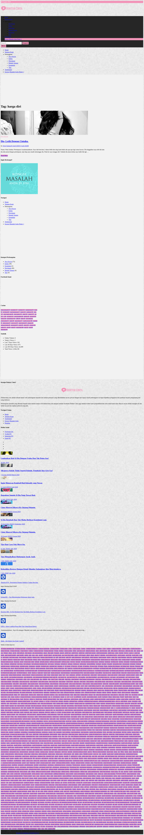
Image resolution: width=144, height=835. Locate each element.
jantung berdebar (41, 714)
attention (102, 655)
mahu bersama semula (79, 738)
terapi (2, 811)
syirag (8, 798)
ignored (138, 708)
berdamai (101, 662)
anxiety (41, 655)
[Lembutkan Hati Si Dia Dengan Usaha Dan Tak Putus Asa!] (7, 454)
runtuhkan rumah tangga (42, 780)
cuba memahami (127, 686)
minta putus (7, 323)
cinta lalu (76, 681)
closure (3, 686)
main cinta (35, 741)
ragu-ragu (43, 776)
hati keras (50, 706)
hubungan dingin (49, 708)
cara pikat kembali (91, 677)
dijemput (99, 692)
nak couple (101, 756)
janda (137, 712)
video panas (4, 829)
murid (56, 756)
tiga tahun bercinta (117, 818)
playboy (126, 771)
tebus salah (14, 809)
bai (54, 657)
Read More (4, 155)
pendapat (134, 763)
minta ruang (59, 754)
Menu (3, 46)
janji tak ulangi (31, 714)
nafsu (79, 756)
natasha (16, 758)
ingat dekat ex (60, 710)
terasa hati (14, 811)
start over (66, 791)
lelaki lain (112, 734)
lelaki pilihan (9, 736)
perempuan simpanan (86, 767)
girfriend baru (73, 701)
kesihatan (32, 730)
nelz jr (21, 758)
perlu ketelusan (74, 769)
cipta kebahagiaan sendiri (127, 684)
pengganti (14, 325)
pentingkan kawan (60, 765)
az (1, 657)
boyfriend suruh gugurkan (132, 670)
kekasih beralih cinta (37, 723)
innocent (26, 712)
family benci (128, 697)
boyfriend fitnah (8, 670)
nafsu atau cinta (86, 756)
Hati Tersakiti (78, 706)
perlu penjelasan (91, 769)
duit (94, 695)
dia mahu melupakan (26, 692)
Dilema (109, 692)
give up (117, 701)
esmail (62, 697)
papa (99, 760)
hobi (25, 708)
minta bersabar (9, 754)
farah (134, 697)
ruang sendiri (14, 780)
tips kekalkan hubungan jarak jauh (78, 820)
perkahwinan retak (34, 769)
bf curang (68, 666)
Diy (19, 695)
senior (116, 787)
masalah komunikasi (114, 743)
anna (33, 655)
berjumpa (57, 664)
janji (17, 714)
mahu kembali (106, 738)
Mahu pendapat (116, 738)
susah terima (129, 796)
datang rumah (26, 690)
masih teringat (18, 747)
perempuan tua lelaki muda (110, 767)
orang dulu (115, 758)
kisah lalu (113, 730)
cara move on (62, 677)
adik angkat (114, 651)
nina (62, 758)
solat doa (50, 791)
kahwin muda (27, 719)
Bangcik (10, 659)
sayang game (87, 782)
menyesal (64, 752)
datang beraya (17, 690)
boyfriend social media (102, 670)
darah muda (4, 690)
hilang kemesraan (135, 706)
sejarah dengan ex (103, 785)
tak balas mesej (61, 798)
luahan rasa (106, 736)
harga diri (127, 703)
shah (62, 789)
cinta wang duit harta (75, 684)
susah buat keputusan (118, 796)
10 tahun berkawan (32, 648)
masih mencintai (91, 745)
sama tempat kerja (17, 782)
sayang (32, 325)
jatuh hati (127, 714)
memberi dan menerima (129, 747)
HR (33, 708)
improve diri (49, 710)
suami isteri (25, 793)
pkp (122, 771)
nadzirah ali (74, 756)
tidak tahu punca (83, 818)
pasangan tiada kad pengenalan (11, 763)
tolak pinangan (20, 824)
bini (142, 666)
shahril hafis (68, 789)
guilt (139, 701)
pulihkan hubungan (59, 774)
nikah (56, 758)
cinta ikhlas (15, 681)
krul (54, 732)
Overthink (10, 760)
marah (11, 321)
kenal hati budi (98, 727)
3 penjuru (99, 648)
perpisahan (121, 769)
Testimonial (8, 37)
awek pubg (135, 655)
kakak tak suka (44, 719)
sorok (61, 791)
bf (63, 666)
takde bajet (22, 807)
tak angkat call (32, 798)
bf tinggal (101, 666)
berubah (21, 310)
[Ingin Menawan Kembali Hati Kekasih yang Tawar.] (7, 478)
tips (26, 327)
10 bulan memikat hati (7, 648)
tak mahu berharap (82, 800)
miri (73, 754)
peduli (38, 763)
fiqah (21, 699)
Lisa (69, 736)
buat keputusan (15, 312)
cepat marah (19, 679)
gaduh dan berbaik (100, 699)
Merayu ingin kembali (99, 752)
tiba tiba (10, 815)
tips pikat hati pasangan (56, 822)
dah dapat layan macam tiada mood (73, 688)
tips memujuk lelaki (126, 820)
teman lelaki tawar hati (98, 809)
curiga (34, 688)
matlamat (69, 747)
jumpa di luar (89, 717)
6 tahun (30, 651)
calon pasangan (102, 675)
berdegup (107, 662)
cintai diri (105, 684)
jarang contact (100, 714)
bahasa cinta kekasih (46, 657)
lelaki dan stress (83, 734)
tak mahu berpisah (106, 800)
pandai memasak (53, 760)
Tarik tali (100, 807)
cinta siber (16, 684)
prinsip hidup (137, 771)
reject (9, 778)
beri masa (20, 664)
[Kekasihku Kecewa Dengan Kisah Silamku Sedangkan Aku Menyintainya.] (7, 565)
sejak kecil (94, 785)
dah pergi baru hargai (96, 688)
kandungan (63, 719)
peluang (30, 323)
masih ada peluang (127, 743)
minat (130, 752)
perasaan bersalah (97, 765)
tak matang (41, 802)
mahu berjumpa (53, 738)
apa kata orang (56, 655)
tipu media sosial (101, 822)
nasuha (12, 758)
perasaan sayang (122, 765)
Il (28, 710)
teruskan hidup (74, 813)
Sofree (46, 791)
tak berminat (78, 798)
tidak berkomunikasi (63, 815)
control (56, 686)
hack (38, 703)
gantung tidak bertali (24, 701)
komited (11, 732)
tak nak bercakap (87, 802)
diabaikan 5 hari (55, 692)
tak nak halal (97, 802)
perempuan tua (97, 767)
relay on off (25, 778)
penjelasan (50, 765)
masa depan (19, 321)
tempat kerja (123, 809)
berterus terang (14, 666)
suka (115, 793)
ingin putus (9, 712)
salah (96, 780)
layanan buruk (5, 734)
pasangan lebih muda (116, 760)
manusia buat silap (16, 743)
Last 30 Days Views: (11, 345)
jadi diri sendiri (117, 712)
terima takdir (95, 811)
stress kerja (133, 791)
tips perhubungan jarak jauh (39, 822)
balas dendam (122, 657)
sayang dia (79, 782)
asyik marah (82, 655)
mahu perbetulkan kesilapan (130, 738)
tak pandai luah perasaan (8, 804)
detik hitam (131, 690)
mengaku (112, 749)
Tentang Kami (9, 19)
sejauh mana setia (115, 785)
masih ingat (54, 745)
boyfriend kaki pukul (44, 670)
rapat (119, 776)
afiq (135, 651)
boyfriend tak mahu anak (8, 673)
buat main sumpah (89, 673)
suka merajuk (33, 796)
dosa (56, 695)
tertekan (31, 813)
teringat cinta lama (109, 811)
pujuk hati (17, 774)
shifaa (83, 789)
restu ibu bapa (78, 778)
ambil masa (111, 653)
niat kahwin (44, 758)
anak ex (131, 653)
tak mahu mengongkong (22, 802)
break (29, 673)
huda (112, 708)
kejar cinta (113, 721)
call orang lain (85, 675)
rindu (102, 778)
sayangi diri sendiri (136, 782)
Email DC (8, 438)
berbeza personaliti (55, 662)
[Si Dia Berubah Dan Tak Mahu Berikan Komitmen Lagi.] (7, 515)
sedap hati (51, 785)
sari (61, 782)
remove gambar (42, 778)
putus (26, 325)
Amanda (56, 653)
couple (78, 686)
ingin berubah (88, 710)
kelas (26, 727)
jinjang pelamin (22, 717)
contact (41, 686)
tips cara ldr (4, 820)
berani (22, 662)
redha (5, 778)
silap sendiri (13, 791)
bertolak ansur (24, 666)
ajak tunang (28, 653)
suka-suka (70, 796)
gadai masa (66, 699)
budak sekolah (116, 673)
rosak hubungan (126, 778)
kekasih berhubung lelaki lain (94, 723)
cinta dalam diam (106, 679)
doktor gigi (40, 695)
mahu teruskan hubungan (20, 741)
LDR (18, 318)
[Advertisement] (53, 88)
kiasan (74, 730)
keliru (3, 318)
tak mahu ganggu (117, 800)
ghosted (60, 701)
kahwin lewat (5, 719)
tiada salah (4, 815)
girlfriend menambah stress (106, 701)
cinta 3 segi (54, 679)
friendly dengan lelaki (49, 699)
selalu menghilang (39, 787)
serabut (130, 787)
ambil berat (74, 653)
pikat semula (24, 771)
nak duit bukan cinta (111, 756)
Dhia (136, 690)
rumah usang (30, 780)
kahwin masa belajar (16, 719)
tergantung (37, 811)
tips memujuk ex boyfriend (111, 820)
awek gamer (121, 655)
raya (135, 776)
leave (30, 734)
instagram (41, 712)
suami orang (41, 793)
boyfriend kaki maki (31, 670)
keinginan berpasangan (102, 721)
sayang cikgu (71, 782)
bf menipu (86, 666)
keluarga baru (42, 727)
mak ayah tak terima (83, 741)
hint (22, 708)
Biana (106, 666)
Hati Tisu (86, 706)
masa (41, 743)
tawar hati (20, 327)
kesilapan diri (39, 730)
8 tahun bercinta (49, 651)
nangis (141, 756)
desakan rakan (109, 690)
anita (30, 655)
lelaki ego (105, 734)
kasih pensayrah (95, 719)
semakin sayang (103, 787)
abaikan (61, 651)
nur (70, 758)
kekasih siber (5, 727)
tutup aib (3, 826)
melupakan (104, 747)
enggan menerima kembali (39, 697)
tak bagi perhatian (42, 798)
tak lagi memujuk (40, 800)
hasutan (11, 706)
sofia (41, 791)
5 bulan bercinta (15, 651)
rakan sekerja (58, 776)
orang (110, 758)
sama (10, 782)
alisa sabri (51, 653)
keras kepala (137, 727)
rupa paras (53, 780)
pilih (29, 771)
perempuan (55, 767)
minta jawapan (18, 754)
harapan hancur (110, 703)
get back (10, 316)
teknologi (48, 809)
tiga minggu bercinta (104, 818)
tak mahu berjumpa (94, 800)
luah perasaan (98, 736)
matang (63, 747)
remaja (31, 778)
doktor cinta (32, 695)
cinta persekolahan (6, 684)
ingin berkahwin (78, 710)
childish (44, 679)
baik (57, 657)
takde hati (30, 807)
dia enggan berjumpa (12, 692)
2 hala (70, 648)
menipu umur (44, 752)
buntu (23, 312)
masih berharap (27, 745)
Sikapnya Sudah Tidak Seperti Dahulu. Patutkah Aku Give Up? (27, 471)
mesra (115, 752)
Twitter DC (8, 434)
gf (44, 701)
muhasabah (18, 756)
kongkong (45, 732)
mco (76, 747)
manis (8, 743)
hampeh (71, 703)
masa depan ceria (66, 743)
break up (34, 673)
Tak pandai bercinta (136, 802)
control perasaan (63, 686)
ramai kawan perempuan (79, 776)
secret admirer (26, 785)
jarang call (85, 714)
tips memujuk (98, 820)
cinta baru (68, 679)
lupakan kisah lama (135, 736)
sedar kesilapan (72, 785)
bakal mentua (94, 657)
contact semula (48, 686)
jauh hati (7, 717)
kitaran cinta (4, 732)
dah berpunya (57, 688)
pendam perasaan (125, 763)
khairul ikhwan (66, 730)
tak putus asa (59, 804)
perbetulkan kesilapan (7, 767)
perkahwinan (12, 769)
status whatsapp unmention (98, 791)
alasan (45, 653)
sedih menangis (86, 785)
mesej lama (109, 752)
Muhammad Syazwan (7, 756)
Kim (93, 730)
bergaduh (14, 310)
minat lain (135, 752)
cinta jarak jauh (8, 314)
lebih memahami (44, 734)
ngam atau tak (28, 758)
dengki (57, 690)
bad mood (6, 657)
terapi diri (7, 811)
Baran (22, 659)
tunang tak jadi (89, 824)
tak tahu (120, 804)
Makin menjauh (119, 741)
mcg (73, 747)
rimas (93, 778)
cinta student (23, 684)
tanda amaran (63, 807)
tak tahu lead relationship (131, 804)
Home (6, 17)
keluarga (35, 727)
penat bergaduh (108, 763)
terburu (32, 811)
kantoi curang (75, 719)
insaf (31, 712)
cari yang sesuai (130, 677)
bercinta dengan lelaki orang (89, 662)
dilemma (114, 692)
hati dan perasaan (36, 706)
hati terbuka (70, 706)
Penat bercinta (98, 763)
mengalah (131, 749)
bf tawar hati (93, 666)
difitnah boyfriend (90, 692)
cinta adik (61, 679)
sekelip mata (129, 785)
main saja (64, 741)
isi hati (59, 712)
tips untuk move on (87, 822)
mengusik (32, 752)
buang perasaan (55, 673)
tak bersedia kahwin (89, 798)
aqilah (76, 655)
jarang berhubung (76, 714)
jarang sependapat (118, 714)
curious (39, 688)
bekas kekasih (5, 310)
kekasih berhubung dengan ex (75, 723)
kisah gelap (98, 730)
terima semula (86, 811)
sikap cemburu (112, 789)
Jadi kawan (125, 712)
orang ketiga (23, 323)
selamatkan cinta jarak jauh (64, 787)
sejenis (123, 785)
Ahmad (5, 653)
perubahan (4, 771)
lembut (23, 736)
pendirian (14, 765)
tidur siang (94, 818)
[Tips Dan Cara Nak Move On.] (7, 540)
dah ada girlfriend (47, 688)
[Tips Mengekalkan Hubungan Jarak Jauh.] (7, 552)
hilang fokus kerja (106, 706)
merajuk (69, 752)
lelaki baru (64, 734)
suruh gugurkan (106, 796)
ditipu (15, 695)
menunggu (57, 752)
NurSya (81, 758)
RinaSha (98, 778)
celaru (137, 677)
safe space (64, 780)
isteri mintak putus (98, 712)
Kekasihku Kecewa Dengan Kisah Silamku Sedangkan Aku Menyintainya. (31, 569)
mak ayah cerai (72, 741)
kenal (91, 727)
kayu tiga (33, 721)
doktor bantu (24, 695)
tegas (19, 809)
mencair (85, 749)
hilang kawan (125, 706)
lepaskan (55, 736)
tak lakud (49, 800)
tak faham (8, 800)
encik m (17, 697)
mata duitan (57, 747)
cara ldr (6, 677)
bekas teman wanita (64, 659)
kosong (50, 732)
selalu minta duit (51, 787)
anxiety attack (47, 655)
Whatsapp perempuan (30, 829)
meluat (94, 747)
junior (106, 717)
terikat (49, 811)
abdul (74, 651)
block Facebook (19, 668)
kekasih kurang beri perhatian (71, 725)
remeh (35, 778)
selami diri (76, 787)
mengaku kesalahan (122, 749)
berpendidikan (91, 664)
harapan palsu (119, 703)
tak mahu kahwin (128, 800)
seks (140, 785)
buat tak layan (107, 673)
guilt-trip (3, 703)
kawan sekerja (5, 721)
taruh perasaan (116, 807)
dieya (82, 692)
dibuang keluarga (69, 692)
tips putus (78, 822)
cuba (103, 686)
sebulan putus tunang (14, 785)
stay (108, 791)
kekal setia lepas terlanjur (135, 721)
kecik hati (69, 721)
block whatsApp (59, 668)
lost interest (90, 736)
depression (89, 690)
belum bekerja (86, 659)
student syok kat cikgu (8, 793)
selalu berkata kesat (7, 787)
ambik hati (67, 653)
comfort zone (17, 686)
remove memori (64, 778)
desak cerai (100, 690)
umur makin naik (91, 826)
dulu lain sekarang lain (103, 695)
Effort (126, 695)
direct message (126, 692)
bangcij (5, 659)
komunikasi (11, 318)
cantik (137, 675)
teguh (23, 809)
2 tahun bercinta (91, 648)
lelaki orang (128, 734)
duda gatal (77, 695)
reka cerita (18, 778)
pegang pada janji (45, 763)
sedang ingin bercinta (41, 785)
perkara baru (44, 769)
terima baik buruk (56, 811)
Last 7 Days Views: (11, 342)
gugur (129, 701)
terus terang (51, 813)
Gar (32, 701)
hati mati (63, 706)
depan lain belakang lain (66, 690)
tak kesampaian (30, 800)
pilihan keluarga (75, 771)
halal (54, 703)
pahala (24, 760)
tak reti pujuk (77, 804)
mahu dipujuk (98, 738)
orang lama (137, 758)
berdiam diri (114, 662)
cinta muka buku (126, 681)
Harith (7, 706)
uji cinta (42, 826)
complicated (25, 686)
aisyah (14, 653)
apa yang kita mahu (68, 655)
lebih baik (36, 734)
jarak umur (67, 714)
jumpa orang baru (98, 717)
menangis (55, 749)
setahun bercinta (23, 789)
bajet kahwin (85, 657)
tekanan (31, 809)
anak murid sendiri (10, 655)
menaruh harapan (63, 749)
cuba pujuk (136, 686)
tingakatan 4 (127, 818)
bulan (48, 675)
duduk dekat (84, 695)
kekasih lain (84, 725)
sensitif (120, 787)
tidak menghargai (133, 815)
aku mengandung (37, 653)
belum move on (105, 659)
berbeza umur (65, 662)
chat (40, 679)
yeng (46, 829)
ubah (31, 826)
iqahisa (52, 712)
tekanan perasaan (39, 809)
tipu (31, 327)
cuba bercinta (109, 686)
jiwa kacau (30, 717)
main (29, 741)
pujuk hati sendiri (26, 774)
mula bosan (25, 756)
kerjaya (16, 730)
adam (97, 651)
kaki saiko (53, 719)
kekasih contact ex (131, 723)
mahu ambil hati (14, 738)
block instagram (40, 668)
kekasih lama (93, 725)
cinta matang (90, 681)
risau (113, 778)
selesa (82, 787)
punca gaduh (69, 774)
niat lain (51, 758)
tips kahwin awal (62, 820)
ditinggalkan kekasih (7, 695)
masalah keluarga (90, 743)
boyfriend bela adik (105, 668)
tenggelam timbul (132, 809)
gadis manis (86, 699)
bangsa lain (16, 659)
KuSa (104, 732)
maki (98, 741)
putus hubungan (132, 774)
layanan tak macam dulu (17, 734)
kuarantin (59, 732)
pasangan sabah (128, 760)
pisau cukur (114, 771)
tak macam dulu (71, 800)
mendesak (92, 749)
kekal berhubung (122, 721)
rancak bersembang (107, 776)
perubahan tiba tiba (13, 771)
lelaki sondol (17, 736)
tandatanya (70, 807)
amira (116, 653)
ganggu (3, 701)
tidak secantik (60, 818)
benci (120, 659)
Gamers (138, 699)
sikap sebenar (138, 789)
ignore (133, 708)
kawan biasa (116, 719)
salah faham (101, 780)
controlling (72, 686)
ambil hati (82, 653)
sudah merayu (99, 793)
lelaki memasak (120, 734)
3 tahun (108, 648)
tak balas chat (52, 798)
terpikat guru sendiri (22, 813)
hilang (91, 706)
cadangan (72, 675)
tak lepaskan (62, 800)
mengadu (106, 749)
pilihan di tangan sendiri (43, 771)
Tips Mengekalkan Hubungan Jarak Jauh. (18, 557)
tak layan (55, 800)
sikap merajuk (129, 789)
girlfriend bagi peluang (91, 701)
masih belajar (18, 745)
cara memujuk (28, 677)
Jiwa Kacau (12, 24)
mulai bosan (33, 756)
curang (31, 314)
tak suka (115, 804)
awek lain (128, 655)
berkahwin (64, 664)
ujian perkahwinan (63, 826)
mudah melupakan (119, 754)
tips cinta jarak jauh (35, 820)
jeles (15, 717)
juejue (79, 717)
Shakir (74, 789)
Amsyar (126, 653)
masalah (82, 743)
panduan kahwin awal (90, 760)
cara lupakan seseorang (16, 677)
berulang (60, 666)
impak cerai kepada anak (37, 710)
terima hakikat (67, 811)
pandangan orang (78, 760)
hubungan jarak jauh (61, 708)
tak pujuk (52, 804)
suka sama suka (52, 796)
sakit (86, 780)
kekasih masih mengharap (105, 725)
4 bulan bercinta (135, 648)
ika (142, 708)
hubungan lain (72, 708)
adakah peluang (90, 651)
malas (126, 741)
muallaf (104, 754)
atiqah (92, 655)
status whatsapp (85, 791)
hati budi (27, 706)
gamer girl (132, 699)
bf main (80, 666)
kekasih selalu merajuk (134, 725)
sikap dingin (121, 789)
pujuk (20, 325)
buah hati (40, 673)
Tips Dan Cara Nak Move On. (13, 544)
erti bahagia (56, 697)
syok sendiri (14, 798)
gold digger (123, 701)
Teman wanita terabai (112, 809)
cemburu (29, 312)
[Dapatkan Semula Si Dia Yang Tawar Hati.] (7, 491)
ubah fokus (36, 826)
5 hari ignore (24, 651)
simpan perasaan (22, 791)
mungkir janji (50, 756)
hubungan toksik (105, 708)
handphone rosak (90, 703)
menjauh (51, 752)
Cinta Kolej (69, 681)
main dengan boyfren (45, 741)
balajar (109, 657)
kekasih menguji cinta (120, 725)
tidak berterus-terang (75, 815)
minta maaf (27, 754)
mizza (81, 754)
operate (106, 758)
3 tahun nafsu (126, 648)
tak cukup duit (119, 798)
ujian (55, 826)
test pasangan (83, 813)
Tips (10, 35)
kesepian (21, 730)
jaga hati (132, 712)
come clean (9, 686)
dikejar (104, 692)
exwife (99, 697)
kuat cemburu (66, 732)
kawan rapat (137, 719)
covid (82, 686)
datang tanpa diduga (37, 690)
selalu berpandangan (19, 787)
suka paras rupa (42, 796)
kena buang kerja (84, 727)
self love (86, 787)
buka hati (124, 673)
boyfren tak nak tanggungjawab (83, 668)
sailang (83, 780)
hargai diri (134, 703)
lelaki (23, 318)
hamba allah (60, 703)
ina (54, 710)
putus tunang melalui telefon (14, 776)
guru (7, 703)
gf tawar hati (54, 701)
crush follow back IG (94, 686)
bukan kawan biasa (133, 673)
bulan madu (54, 675)
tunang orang (80, 824)
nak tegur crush (130, 756)
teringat (101, 811)
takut (38, 807)
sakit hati (91, 780)
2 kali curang (76, 648)
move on (14, 323)
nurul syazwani (92, 758)
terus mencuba (42, 813)
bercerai (72, 662)
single (29, 791)
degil (45, 690)
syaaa (135, 796)
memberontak (5, 749)
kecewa (33, 316)
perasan (129, 765)
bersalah (109, 664)
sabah (59, 780)
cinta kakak (62, 681)
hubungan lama (82, 708)
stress (13, 327)
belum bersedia (95, 659)
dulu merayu (114, 695)
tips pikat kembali (68, 822)
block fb (27, 668)
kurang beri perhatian (95, 732)
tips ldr (92, 820)
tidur (89, 818)
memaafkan (111, 747)
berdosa (121, 662)
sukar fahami (92, 796)
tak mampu (34, 802)
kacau (110, 717)
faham (110, 697)
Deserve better (122, 690)
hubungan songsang (93, 708)
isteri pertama (108, 712)
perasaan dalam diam (109, 765)
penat (92, 763)
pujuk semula (36, 774)
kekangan (23, 723)
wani (10, 829)
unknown (106, 826)
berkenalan (83, 664)
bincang (132, 666)
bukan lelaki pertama (15, 675)
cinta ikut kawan (24, 681)
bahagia (29, 657)
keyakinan (54, 730)
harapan (102, 703)
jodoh (36, 717)
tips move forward (16, 822)
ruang (133, 778)
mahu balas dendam (26, 738)
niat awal (38, 758)
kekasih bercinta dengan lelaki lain (55, 723)
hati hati (44, 706)
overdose (3, 760)
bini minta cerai (5, 668)
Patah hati (32, 763)
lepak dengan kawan (45, 736)
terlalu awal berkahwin (123, 811)
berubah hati (29, 310)
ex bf (68, 697)
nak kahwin (121, 756)
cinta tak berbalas (44, 684)
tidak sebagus (52, 818)
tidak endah (94, 815)
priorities (3, 774)
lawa (140, 732)
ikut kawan (15, 710)
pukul (42, 774)
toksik (139, 822)
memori (23, 749)
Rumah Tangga (13, 30)
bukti (45, 675)
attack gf (97, 655)
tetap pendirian (92, 813)
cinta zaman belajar (96, 684)
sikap (97, 789)
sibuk (87, 789)
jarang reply (108, 714)
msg (100, 754)
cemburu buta (11, 679)
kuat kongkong (75, 732)
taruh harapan (107, 807)
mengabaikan (99, 749)
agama (138, 651)
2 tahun (83, 648)
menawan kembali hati (76, 749)
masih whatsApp (35, 747)
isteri (72, 712)
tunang (74, 824)
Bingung (137, 666)
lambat (129, 732)
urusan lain (125, 826)
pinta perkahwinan (93, 771)
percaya (17, 767)
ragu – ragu (35, 776)
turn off (139, 824)
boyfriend (6, 312)
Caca (67, 675)
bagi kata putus (13, 657)
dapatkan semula (123, 688)
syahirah (139, 796)
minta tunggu (67, 754)
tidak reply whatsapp (40, 818)
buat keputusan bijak (76, 673)
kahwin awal (122, 717)
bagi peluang (23, 657)
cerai (28, 679)
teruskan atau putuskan (62, 813)
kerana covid (129, 727)
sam (7, 782)
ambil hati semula (90, 653)
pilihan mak (83, 771)
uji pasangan (49, 826)
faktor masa (116, 697)
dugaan (90, 695)
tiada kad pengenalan (117, 813)
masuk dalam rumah (47, 747)
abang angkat (68, 651)
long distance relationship (78, 736)
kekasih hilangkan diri (33, 725)
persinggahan (129, 769)
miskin (77, 754)
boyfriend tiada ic (22, 673)
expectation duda (92, 697)
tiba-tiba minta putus (39, 815)
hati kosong (57, 706)
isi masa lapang (66, 712)
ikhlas (2, 710)
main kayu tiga (56, 741)
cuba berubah (118, 686)
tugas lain (47, 824)
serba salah (136, 787)
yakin (39, 829)
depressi (83, 690)
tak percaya (33, 804)
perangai (83, 765)
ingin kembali (18, 316)
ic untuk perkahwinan (122, 708)
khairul (59, 730)
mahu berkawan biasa (65, 738)
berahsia (132, 659)
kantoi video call (85, 719)
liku (63, 736)
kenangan (106, 727)
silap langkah (5, 791)
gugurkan (135, 701)
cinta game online (135, 679)
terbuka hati (25, 811)
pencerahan (116, 763)
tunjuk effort (133, 824)
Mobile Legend (88, 754)
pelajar (53, 763)
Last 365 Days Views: (12, 347)
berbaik (37, 662)
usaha (131, 826)
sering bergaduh (6, 789)
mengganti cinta (14, 752)
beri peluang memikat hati (39, 664)
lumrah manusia (124, 736)
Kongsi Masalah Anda (12, 421)
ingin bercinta (69, 710)
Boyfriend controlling (118, 668)
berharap (6, 664)
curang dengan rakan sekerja (23, 688)
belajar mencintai (76, 659)
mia (119, 752)
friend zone (38, 699)
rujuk (20, 780)
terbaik (19, 811)
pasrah (24, 763)
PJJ (119, 771)
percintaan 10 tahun (33, 767)
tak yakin (16, 807)
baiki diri (68, 657)
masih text (27, 747)
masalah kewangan (102, 743)
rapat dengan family (127, 776)
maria (28, 743)
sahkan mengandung (74, 780)
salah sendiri (124, 780)
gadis (80, 699)
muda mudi (110, 754)
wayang (14, 829)
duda (71, 695)
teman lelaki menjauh (84, 809)
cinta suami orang (32, 684)
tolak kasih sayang (10, 824)
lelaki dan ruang (73, 734)
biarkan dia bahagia (114, 666)
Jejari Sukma (7, 146)
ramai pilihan (92, 776)
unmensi (111, 826)
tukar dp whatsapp (65, 824)
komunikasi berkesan (34, 732)
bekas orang (54, 659)
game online (125, 699)
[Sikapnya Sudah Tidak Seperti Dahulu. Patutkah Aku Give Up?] (7, 466)
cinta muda (18, 314)
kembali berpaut (64, 727)
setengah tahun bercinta (48, 789)
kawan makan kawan (126, 719)
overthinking (17, 760)
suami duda (18, 793)
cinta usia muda (63, 684)
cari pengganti (120, 677)
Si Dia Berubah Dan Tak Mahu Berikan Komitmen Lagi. (24, 520)
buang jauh (46, 673)
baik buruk (62, 657)
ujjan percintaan (74, 826)
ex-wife (84, 697)
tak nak (79, 802)
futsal (61, 699)
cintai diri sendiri (114, 684)
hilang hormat (116, 706)
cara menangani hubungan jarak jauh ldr (45, 677)
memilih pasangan (15, 749)
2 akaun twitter (54, 648)
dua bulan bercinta (64, 695)
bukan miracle (26, 675)
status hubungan (75, 791)
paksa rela (36, 760)
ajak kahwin (20, 653)
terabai (140, 809)
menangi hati (47, 749)
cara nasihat (81, 677)
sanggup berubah (45, 782)
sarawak (57, 782)
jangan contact (11, 714)
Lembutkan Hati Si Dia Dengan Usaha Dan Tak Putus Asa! (25, 458)
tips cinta (26, 820)
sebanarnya (4, 785)
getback (41, 701)
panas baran (43, 760)
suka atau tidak (121, 793)
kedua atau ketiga (82, 721)
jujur (83, 717)
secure (32, 785)
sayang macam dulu (97, 782)
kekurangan (20, 727)
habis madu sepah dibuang (29, 703)
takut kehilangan (45, 807)
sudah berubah (79, 793)
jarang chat (92, 714)
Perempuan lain (74, 767)
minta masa (34, 754)
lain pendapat (117, 732)
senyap (125, 787)
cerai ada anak (34, 679)
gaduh (92, 699)
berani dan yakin (29, 662)
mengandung (5, 752)
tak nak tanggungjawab (122, 802)
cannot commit (130, 675)
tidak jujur (101, 815)
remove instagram (53, 778)
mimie (126, 752)
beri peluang (27, 664)
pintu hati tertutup (105, 771)
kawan (109, 719)
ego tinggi (134, 695)
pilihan (33, 771)
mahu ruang (8, 741)
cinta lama (82, 681)
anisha (26, 655)
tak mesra (48, 802)
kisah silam (137, 730)
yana (42, 829)
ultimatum (82, 826)
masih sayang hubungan (119, 745)
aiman (10, 653)
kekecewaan (13, 727)
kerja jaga (11, 730)
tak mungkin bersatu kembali (68, 802)
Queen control (27, 776)
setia (8, 327)
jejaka (12, 717)
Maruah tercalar (35, 743)
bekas (39, 659)
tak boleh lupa (99, 798)
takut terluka (54, 807)
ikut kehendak (23, 710)
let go (59, 736)
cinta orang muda (137, 681)
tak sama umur (86, 804)
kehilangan (91, 721)
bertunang (32, 666)
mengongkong (23, 752)
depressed (78, 690)
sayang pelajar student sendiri (113, 782)
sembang (111, 787)
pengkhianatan (28, 765)
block (12, 668)
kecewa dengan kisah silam (56, 721)
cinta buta (98, 679)
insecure (35, 712)
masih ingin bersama (64, 745)
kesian (27, 730)
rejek (12, 778)
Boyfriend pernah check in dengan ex (83, 670)
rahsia (48, 776)
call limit (78, 675)
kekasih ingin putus (46, 725)
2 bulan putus (63, 648)
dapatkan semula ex (135, 688)
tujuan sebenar (55, 824)
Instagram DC (9, 436)
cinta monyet (110, 681)
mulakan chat (41, 756)
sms (39, 791)
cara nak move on (72, 677)
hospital (29, 708)
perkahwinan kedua (22, 769)
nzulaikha (100, 758)
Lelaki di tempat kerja (95, 734)
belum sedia (114, 659)
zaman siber (51, 829)
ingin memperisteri (133, 710)
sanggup (36, 782)
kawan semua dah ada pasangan (20, 721)
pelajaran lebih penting (63, 763)
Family (122, 697)
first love (26, 699)
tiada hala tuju (106, 813)
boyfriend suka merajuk (116, 670)
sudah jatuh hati (89, 793)
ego (130, 695)
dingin (119, 692)
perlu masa (82, 769)
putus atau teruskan (110, 774)
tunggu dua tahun (123, 824)
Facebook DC (9, 432)
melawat (88, 747)
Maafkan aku (5, 738)
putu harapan (90, 774)
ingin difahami (104, 710)
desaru (116, 690)
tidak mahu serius (121, 815)
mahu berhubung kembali (40, 738)
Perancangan (76, 765)
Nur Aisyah (74, 758)
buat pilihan (98, 673)
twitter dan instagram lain (14, 826)
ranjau (115, 776)
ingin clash (96, 710)
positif (131, 771)
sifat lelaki (92, 789)
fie (8, 699)
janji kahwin (23, 714)
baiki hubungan (76, 657)
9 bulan (56, 651)
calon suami (121, 675)
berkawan (76, 664)
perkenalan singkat (63, 769)
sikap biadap (103, 789)
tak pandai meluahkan (23, 804)
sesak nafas (14, 789)
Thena (99, 813)
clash (25, 314)
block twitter (50, 668)
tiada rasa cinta (136, 813)
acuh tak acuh (81, 651)
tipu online (110, 822)
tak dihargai (127, 798)
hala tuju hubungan (47, 703)
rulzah (24, 780)
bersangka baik (117, 664)
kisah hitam (106, 730)
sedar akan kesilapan (61, 785)
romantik (118, 778)
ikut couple (8, 710)
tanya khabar (93, 807)
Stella (112, 791)
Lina (66, 736)
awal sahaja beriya (111, 655)
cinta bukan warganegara (87, 679)
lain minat (110, 732)
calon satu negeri (112, 675)
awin (140, 655)
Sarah (52, 782)
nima (59, 758)
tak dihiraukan (136, 798)
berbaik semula (44, 662)
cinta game (125, 679)
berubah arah (45, 666)
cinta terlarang (54, 684)
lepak (37, 736)
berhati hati (13, 664)
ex (4, 316)
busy (63, 675)
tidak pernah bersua (28, 818)
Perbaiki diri (136, 765)
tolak (2, 824)
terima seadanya (77, 811)
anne (36, 655)
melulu (98, 747)
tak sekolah (101, 804)
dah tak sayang (108, 688)
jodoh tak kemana (64, 717)
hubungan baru (39, 708)
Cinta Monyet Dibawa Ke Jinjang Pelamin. (18, 507)
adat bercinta (103, 651)
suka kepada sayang (22, 796)
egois (8, 697)
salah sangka (116, 780)
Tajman (25, 798)
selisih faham (94, 787)
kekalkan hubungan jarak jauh (10, 723)
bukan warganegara (37, 675)
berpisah (98, 664)
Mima (122, 752)
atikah (88, 655)
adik (109, 651)
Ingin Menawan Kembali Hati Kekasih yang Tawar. (22, 483)
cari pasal (113, 677)
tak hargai (14, 800)
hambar (66, 703)
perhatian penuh (130, 767)
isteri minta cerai (87, 712)
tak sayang (94, 804)
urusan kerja (118, 826)
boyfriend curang (130, 668)
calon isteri (93, 675)
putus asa (100, 774)
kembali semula (74, 727)
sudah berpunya (70, 793)
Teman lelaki (61, 809)
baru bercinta (29, 659)
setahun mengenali (34, 789)
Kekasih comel (121, 723)
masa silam (75, 743)
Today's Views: (10, 340)
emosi (12, 697)
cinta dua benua (117, 679)
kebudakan (39, 721)
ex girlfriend (77, 697)
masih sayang (28, 321)
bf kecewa (74, 666)
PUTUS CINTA (121, 774)
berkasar (70, 664)
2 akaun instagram (43, 648)
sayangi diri (126, 782)
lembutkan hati (30, 736)
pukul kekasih (48, 774)
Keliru (10, 26)
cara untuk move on (103, 677)
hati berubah (21, 706)
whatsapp (4, 329)
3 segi (104, 648)
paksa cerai (29, 760)
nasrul (7, 758)
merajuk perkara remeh (80, 752)
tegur (26, 809)
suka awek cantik (132, 793)
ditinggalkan (135, 692)
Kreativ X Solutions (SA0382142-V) (27, 833)
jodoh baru (55, 717)
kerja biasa (4, 730)
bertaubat (133, 664)
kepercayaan (113, 727)
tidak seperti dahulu (71, 818)
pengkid (36, 765)
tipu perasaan (118, 822)
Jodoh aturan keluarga (45, 717)
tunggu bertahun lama (111, 824)
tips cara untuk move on (15, 820)
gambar (118, 699)
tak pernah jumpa (43, 804)
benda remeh (126, 659)
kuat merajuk (85, 732)
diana (62, 692)
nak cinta (94, 756)
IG (130, 708)
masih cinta (46, 745)
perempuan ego (64, 767)
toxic (32, 824)
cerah (25, 679)
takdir (34, 807)
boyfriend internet (19, 670)
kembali (56, 727)
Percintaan (11, 28)
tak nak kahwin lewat (108, 802)
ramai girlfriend (67, 776)
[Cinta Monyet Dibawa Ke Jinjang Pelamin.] (7, 503)
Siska (33, 791)
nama (137, 756)
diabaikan (47, 692)
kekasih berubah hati (109, 723)
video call (136, 826)
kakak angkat (35, 719)
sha (60, 789)
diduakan (78, 692)
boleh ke (70, 668)
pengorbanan (43, 765)
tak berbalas (70, 798)
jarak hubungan (52, 714)
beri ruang (51, 664)
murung (61, 756)
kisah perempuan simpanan (124, 730)
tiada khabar (128, 813)
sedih (3, 327)
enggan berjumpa (25, 697)
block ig (32, 668)
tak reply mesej (68, 804)
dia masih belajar (38, 692)
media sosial (82, 747)
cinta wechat (86, 684)
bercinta (77, 662)
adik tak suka (129, 651)
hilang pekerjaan (6, 708)
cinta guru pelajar (6, 681)
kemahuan (50, 727)
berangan (16, 662)
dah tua (115, 688)
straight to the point (120, 791)
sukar (75, 796)
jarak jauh (60, 714)
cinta (49, 679)
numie (66, 758)
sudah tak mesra (109, 793)
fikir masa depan (15, 699)
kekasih (28, 723)
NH (34, 758)
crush (86, 686)
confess (31, 686)
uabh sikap (26, 826)
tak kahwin (21, 800)
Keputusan (121, 727)
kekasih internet (57, 725)
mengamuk (138, 749)
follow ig (32, 699)
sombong (57, 791)
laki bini (124, 732)
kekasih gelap (13, 725)
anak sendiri (20, 655)
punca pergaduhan (79, 774)
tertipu (36, 813)
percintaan (23, 767)
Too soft (28, 824)
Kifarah (89, 730)
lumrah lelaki (114, 736)
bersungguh (126, 664)
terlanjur (8, 813)
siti (36, 791)
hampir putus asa (79, 703)
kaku (57, 719)
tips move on (27, 822)
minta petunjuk (43, 754)
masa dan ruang (48, 743)
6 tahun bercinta (38, 651)
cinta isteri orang (43, 681)
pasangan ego (105, 760)
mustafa (66, 756)
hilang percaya (15, 708)
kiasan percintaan (81, 730)
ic (114, 708)
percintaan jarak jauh (45, 767)
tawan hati (124, 807)
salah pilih (109, 780)
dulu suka (121, 695)
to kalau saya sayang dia (129, 822)
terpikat (13, 813)
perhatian (122, 767)
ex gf (71, 697)
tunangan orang (99, 824)
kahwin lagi (138, 717)
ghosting (66, 701)
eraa (49, 697)
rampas (98, 776)
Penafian (7, 423)
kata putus (104, 719)
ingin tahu (16, 712)
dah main (87, 688)
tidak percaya (17, 818)
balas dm (129, 657)
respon (71, 778)
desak (95, 690)
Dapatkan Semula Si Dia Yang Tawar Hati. (18, 495)
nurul (85, 758)
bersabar (104, 664)
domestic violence (49, 695)
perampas (69, 765)
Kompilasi (11, 32)
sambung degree (29, 782)
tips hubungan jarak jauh (49, 820)
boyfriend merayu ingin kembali (61, 670)
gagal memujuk (111, 699)
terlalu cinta (133, 811)
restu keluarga (87, 778)
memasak (118, 747)
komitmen (17, 732)
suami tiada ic (60, 793)
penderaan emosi (6, 765)
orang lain (131, 758)
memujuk (29, 749)
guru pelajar (13, 703)
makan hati (93, 741)
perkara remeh (53, 769)
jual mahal (74, 717)
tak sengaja (108, 804)
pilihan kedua (65, 771)
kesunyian (47, 730)
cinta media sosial (99, 681)
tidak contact (86, 815)
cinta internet (34, 681)
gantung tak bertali (11, 701)
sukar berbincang (82, 796)
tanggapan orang (80, 807)
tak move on (55, 802)
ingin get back (113, 710)
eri (51, 697)
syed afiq (3, 798)
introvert (47, 712)
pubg (8, 774)
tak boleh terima (109, 798)
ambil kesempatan (101, 653)
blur (66, 668)
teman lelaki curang (71, 809)
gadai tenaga (74, 699)
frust (58, 699)
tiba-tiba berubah (27, 815)
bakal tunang (102, 657)
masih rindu (99, 745)
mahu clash (89, 738)
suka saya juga (61, 796)
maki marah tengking (107, 741)
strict (138, 791)
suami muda (33, 793)
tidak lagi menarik (110, 815)
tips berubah (137, 818)
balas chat (114, 657)
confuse (36, 686)
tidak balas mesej (51, 815)
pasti (27, 763)
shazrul (79, 789)
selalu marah (30, 787)
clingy (141, 684)
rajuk (51, 776)
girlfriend (81, 701)
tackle (20, 798)
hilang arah (96, 706)
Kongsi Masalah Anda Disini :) (13, 39)
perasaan (89, 765)
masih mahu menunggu (78, 745)
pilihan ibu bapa (56, 771)
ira (56, 712)
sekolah (135, 785)
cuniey (7, 688)
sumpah (98, 796)
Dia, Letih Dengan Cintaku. (14, 141)
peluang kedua (5, 325)
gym (18, 703)
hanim (98, 703)
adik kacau (121, 651)
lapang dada (135, 732)
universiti (99, 826)
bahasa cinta (36, 657)
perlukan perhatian (102, 769)
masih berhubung (37, 745)
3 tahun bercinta (116, 648)
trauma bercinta (39, 824)
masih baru (10, 745)
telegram (53, 809)
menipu (37, 752)
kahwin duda (130, 717)
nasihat (3, 758)
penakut (87, 763)
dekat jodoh (50, 690)
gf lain (48, 701)
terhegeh (44, 811)
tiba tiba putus (17, 815)
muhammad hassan (132, 754)
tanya (87, 807)
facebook (105, 697)
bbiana (35, 659)
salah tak (131, 780)
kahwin (26, 316)
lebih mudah (53, 734)
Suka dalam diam (10, 796)
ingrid (22, 712)
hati (15, 706)
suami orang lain (51, 793)
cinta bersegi (75, 679)
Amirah (121, 653)
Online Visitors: (10, 338)
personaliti (136, 769)
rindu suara (108, 778)
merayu (89, 752)
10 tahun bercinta (20, 648)
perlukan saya (113, 769)
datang (10, 690)
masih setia (10, 747)
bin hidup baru (124, 666)
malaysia (131, 741)
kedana (74, 721)
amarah (62, 653)
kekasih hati (22, 725)
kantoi (69, 719)
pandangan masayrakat (65, 760)
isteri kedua (78, 712)
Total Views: (9, 349)
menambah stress (37, 749)
